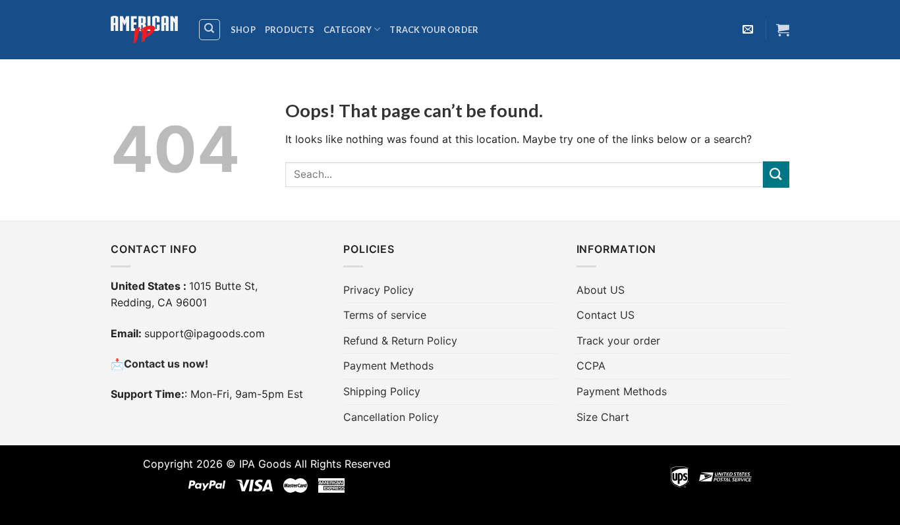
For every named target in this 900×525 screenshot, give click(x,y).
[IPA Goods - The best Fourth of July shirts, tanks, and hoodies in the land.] (144, 30)
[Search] (210, 29)
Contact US (605, 314)
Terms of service (384, 314)
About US (601, 289)
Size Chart (603, 417)
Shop (243, 29)
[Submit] (776, 174)
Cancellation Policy (391, 417)
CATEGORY (347, 29)
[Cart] (782, 29)
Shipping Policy (381, 391)
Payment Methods (388, 365)
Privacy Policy (378, 289)
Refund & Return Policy (400, 340)
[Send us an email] (748, 30)
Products (289, 29)
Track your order (433, 29)
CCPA (591, 365)
